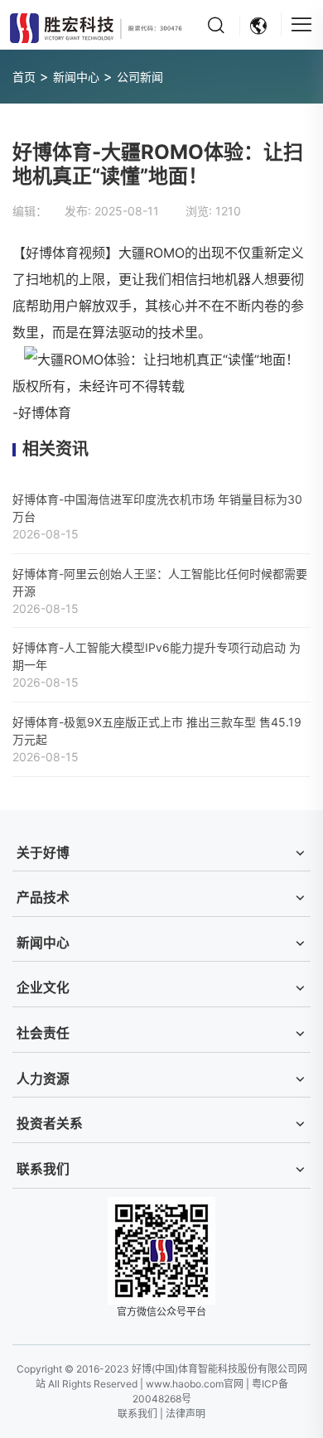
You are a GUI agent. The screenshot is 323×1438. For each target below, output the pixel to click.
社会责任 (43, 1033)
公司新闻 (140, 77)
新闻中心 (76, 77)
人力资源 (43, 1079)
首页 (24, 77)
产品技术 (43, 897)
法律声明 (185, 1413)
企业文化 (43, 988)
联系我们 (43, 1169)
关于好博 (43, 853)
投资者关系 (50, 1124)
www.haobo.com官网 (194, 1384)
